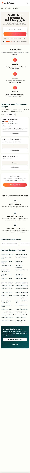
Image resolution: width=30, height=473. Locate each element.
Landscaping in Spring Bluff (22, 298)
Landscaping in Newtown (7, 320)
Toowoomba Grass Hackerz (10, 156)
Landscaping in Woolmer (22, 282)
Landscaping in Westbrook (7, 314)
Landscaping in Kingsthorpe (19, 266)
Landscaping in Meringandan (19, 275)
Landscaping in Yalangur (7, 254)
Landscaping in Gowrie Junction (6, 279)
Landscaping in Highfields (22, 292)
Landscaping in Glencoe (21, 270)
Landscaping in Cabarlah (7, 312)
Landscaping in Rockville (22, 312)
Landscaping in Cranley (6, 298)
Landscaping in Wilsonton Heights (22, 301)
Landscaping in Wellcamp (22, 285)
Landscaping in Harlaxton (7, 317)
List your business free (16, 339)
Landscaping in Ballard (21, 314)
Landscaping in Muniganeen (19, 262)
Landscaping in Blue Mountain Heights (6, 301)
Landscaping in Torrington (22, 295)
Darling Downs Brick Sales (9, 119)
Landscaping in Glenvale (22, 309)
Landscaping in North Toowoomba (21, 321)
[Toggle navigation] (27, 3)
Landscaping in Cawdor (21, 278)
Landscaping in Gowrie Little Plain (6, 262)
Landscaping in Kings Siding (6, 257)
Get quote (15, 146)
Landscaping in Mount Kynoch (6, 305)
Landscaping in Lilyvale (6, 265)
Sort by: (3, 114)
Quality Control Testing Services (11, 139)
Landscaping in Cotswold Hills (22, 289)
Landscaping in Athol (21, 317)
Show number (15, 133)
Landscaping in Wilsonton (22, 305)
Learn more (15, 344)
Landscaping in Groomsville (7, 295)
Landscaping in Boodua (21, 254)
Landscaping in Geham (6, 309)
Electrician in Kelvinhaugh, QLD (9, 243)
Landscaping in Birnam (6, 292)
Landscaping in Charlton (7, 282)
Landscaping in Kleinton (7, 288)
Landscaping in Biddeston (7, 285)
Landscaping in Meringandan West (5, 270)
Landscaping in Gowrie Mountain (6, 275)
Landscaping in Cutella (21, 257)
